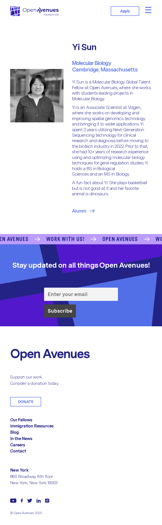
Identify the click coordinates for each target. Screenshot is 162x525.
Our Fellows (21, 419)
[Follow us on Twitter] (29, 501)
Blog (14, 432)
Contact (18, 451)
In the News (21, 438)
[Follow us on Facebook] (22, 501)
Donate (25, 401)
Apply (125, 11)
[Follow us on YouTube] (13, 501)
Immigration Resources (31, 425)
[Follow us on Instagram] (47, 501)
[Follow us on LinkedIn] (38, 501)
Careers (17, 444)
